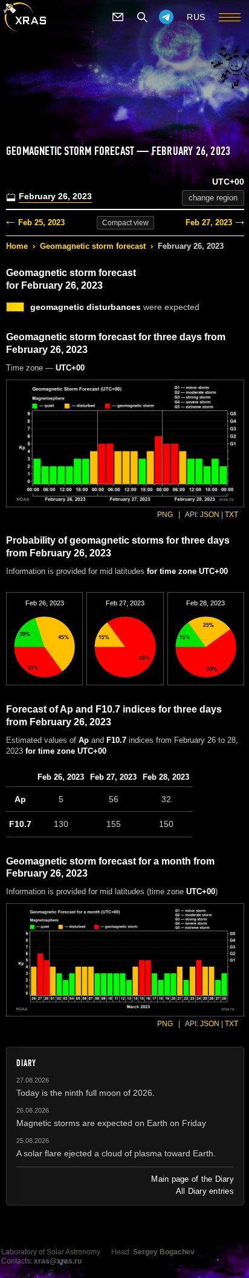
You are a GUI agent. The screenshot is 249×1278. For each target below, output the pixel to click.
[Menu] (229, 16)
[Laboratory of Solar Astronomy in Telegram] (166, 17)
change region (213, 197)
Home (17, 246)
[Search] (142, 17)
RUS (196, 17)
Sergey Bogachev (164, 1252)
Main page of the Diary (192, 1179)
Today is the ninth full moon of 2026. (85, 1093)
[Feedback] (118, 17)
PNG (165, 514)
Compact (125, 223)
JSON (209, 514)
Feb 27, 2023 (209, 222)
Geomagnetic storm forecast (93, 246)
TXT (231, 514)
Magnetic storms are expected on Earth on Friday (111, 1123)
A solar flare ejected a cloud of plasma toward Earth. (116, 1153)
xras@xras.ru (58, 1261)
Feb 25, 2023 (41, 222)
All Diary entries (205, 1191)
